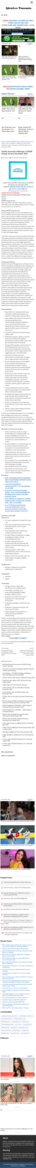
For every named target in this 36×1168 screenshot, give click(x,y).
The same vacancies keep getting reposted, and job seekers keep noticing (17, 985)
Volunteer (23, 1033)
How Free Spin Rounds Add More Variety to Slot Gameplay (16, 970)
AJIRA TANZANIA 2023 (13, 141)
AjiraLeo (16, 1164)
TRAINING (3, 1033)
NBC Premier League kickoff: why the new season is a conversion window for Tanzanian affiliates (17, 945)
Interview (15, 1021)
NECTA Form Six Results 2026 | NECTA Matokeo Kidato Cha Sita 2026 (16, 955)
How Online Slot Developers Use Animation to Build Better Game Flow (17, 962)
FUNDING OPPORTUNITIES (8, 1016)
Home (3, 141)
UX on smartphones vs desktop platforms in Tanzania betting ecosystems (17, 977)
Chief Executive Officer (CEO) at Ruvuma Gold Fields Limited (18, 904)
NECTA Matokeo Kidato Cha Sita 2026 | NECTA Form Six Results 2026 (16, 959)
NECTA (12, 1027)
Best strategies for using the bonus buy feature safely (16, 991)
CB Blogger (22, 1166)
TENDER (24, 1030)
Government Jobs (24, 1016)
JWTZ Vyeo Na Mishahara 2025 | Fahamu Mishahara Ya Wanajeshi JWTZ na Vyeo (16, 915)
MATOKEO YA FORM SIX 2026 (20, 21)
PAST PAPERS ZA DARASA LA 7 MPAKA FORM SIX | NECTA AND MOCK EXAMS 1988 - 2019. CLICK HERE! (18, 500)
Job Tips (17, 1024)
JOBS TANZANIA (10, 143)
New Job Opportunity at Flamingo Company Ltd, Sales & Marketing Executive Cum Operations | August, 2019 (16, 921)
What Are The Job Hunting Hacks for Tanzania (15, 1008)
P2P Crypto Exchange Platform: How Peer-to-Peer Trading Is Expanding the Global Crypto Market (17, 981)
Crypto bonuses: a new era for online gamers (17, 887)
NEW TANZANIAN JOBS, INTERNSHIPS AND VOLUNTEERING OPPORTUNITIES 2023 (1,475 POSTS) (18, 480)
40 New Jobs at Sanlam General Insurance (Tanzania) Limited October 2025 (15, 715)
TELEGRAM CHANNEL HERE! (18, 89)
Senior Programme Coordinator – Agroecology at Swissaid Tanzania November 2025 (17, 706)
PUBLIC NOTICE (5, 1030)
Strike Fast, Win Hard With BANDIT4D (15, 898)
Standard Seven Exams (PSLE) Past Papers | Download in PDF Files (17, 894)
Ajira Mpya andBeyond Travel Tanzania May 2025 (17, 732)
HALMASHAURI (5, 1019)
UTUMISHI (13, 1033)
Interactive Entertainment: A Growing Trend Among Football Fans (18, 933)
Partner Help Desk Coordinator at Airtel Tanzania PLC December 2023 (9, 653)
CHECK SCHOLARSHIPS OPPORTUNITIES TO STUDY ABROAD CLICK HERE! (17, 486)
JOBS (3, 143)
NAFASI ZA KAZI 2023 (23, 143)
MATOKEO (3, 1027)
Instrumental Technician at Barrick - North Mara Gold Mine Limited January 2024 (26, 653)
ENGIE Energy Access (27, 141)
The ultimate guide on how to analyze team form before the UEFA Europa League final (16, 994)
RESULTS (15, 1030)
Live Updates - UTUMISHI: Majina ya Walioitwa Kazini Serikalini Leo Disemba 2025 (16, 674)
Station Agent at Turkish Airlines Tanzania (14, 685)
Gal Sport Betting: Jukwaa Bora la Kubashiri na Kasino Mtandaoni (15, 1004)
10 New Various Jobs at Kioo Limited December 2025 (18, 677)
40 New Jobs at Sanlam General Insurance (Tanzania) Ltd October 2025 (15, 719)
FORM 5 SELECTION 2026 (18, 23)
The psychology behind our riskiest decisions (17, 882)
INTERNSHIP (4, 1021)
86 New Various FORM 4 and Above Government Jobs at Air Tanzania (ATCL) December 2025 (17, 701)
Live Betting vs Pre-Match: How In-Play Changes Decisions (16, 973)
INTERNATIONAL (18, 1019)
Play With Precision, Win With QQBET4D (16, 909)
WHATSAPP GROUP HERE (21, 87)
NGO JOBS (21, 1027)
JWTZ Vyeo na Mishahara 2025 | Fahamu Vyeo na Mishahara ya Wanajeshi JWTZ (18, 928)
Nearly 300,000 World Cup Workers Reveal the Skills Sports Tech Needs (17, 951)
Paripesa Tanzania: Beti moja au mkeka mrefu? (15, 948)
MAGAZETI (26, 1024)
